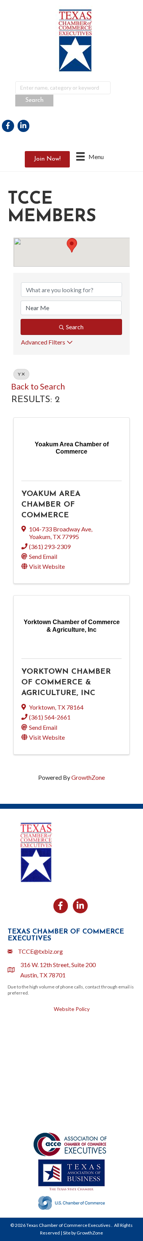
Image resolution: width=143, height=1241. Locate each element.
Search (75, 326)
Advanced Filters (43, 342)
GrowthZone (88, 777)
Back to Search (38, 386)
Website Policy (72, 1009)
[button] (72, 245)
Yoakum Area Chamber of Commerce (50, 504)
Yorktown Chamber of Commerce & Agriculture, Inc (66, 682)
